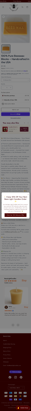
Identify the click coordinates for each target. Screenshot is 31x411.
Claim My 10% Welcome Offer (15, 215)
